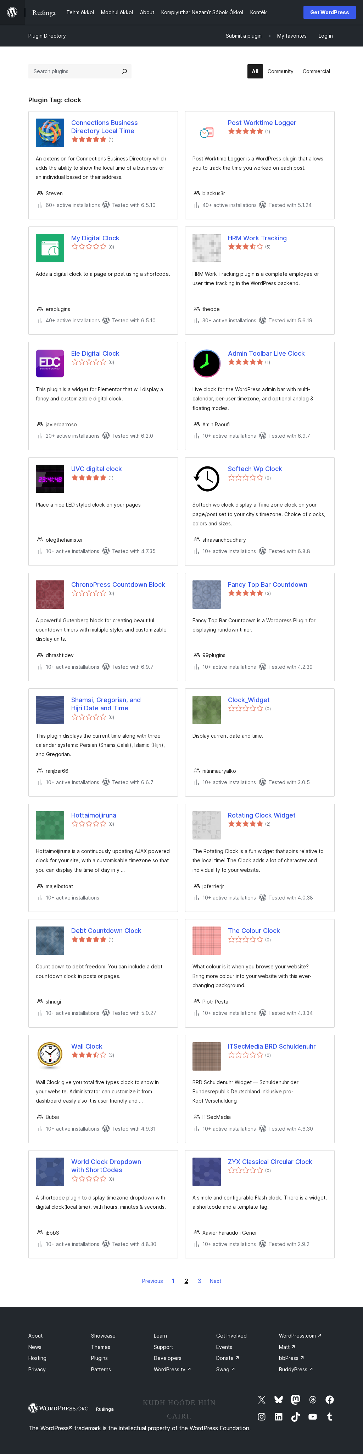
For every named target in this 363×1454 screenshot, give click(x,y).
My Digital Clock (95, 238)
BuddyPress (296, 1369)
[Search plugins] (124, 71)
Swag (225, 1369)
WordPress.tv (172, 1369)
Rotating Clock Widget (262, 815)
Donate (228, 1358)
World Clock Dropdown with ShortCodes (106, 1166)
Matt (287, 1347)
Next (215, 1281)
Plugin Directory (47, 36)
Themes (100, 1347)
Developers (168, 1358)
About (35, 1336)
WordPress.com (300, 1336)
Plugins (99, 1358)
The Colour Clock (254, 930)
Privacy (37, 1369)
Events (224, 1347)
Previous (152, 1281)
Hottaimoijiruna (93, 815)
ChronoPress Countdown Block (118, 584)
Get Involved (231, 1336)
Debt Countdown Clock (106, 930)
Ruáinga (105, 1409)
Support (163, 1347)
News (34, 1347)
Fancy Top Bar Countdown (267, 584)
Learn (160, 1336)
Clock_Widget (249, 700)
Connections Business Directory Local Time (104, 127)
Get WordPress (329, 12)
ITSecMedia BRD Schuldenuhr (272, 1046)
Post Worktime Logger (262, 122)
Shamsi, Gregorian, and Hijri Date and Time (106, 704)
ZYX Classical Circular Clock (270, 1161)
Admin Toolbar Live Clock (266, 353)
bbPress (292, 1358)
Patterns (101, 1369)
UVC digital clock (96, 468)
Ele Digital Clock (95, 353)
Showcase (103, 1336)
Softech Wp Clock (255, 468)
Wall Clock (86, 1046)
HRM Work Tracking (257, 238)
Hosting (37, 1358)
